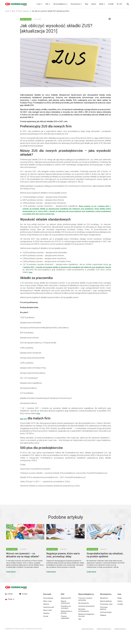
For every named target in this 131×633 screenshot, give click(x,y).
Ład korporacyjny (106, 612)
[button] (39, 4)
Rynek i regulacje (23, 11)
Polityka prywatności (120, 629)
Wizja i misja (47, 601)
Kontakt (111, 4)
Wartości (46, 604)
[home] (13, 4)
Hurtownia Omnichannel (86, 606)
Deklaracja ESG (66, 598)
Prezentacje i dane (106, 604)
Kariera (93, 4)
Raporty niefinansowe (65, 602)
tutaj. (53, 214)
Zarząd (45, 616)
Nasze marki (47, 610)
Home (7, 11)
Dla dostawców (83, 603)
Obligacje (103, 615)
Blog (86, 4)
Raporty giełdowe (106, 601)
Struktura (46, 613)
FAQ (79, 619)
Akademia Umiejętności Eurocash (86, 615)
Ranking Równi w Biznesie (66, 612)
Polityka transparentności (104, 629)
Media (101, 4)
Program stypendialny (65, 617)
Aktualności (104, 598)
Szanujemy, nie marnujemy (66, 607)
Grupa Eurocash (48, 607)
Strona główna (48, 598)
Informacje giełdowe (103, 608)
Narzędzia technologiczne (83, 610)
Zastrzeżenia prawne (88, 629)
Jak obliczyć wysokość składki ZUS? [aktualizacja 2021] (50, 11)
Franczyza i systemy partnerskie (85, 599)
